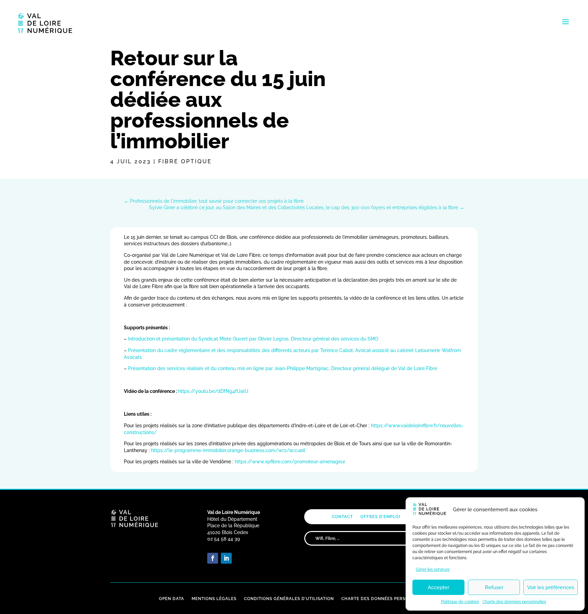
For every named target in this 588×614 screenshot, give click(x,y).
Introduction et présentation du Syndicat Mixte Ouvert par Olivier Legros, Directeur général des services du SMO (253, 339)
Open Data (171, 598)
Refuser (494, 587)
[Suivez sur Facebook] (212, 558)
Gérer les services (433, 569)
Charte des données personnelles (514, 601)
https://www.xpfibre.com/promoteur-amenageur (290, 461)
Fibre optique (185, 161)
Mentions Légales (214, 598)
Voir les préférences (550, 587)
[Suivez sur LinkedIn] (226, 558)
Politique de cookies (460, 601)
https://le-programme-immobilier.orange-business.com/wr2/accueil (228, 450)
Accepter (438, 587)
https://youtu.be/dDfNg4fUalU (213, 391)
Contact (342, 516)
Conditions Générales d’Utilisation (289, 598)
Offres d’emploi (380, 516)
